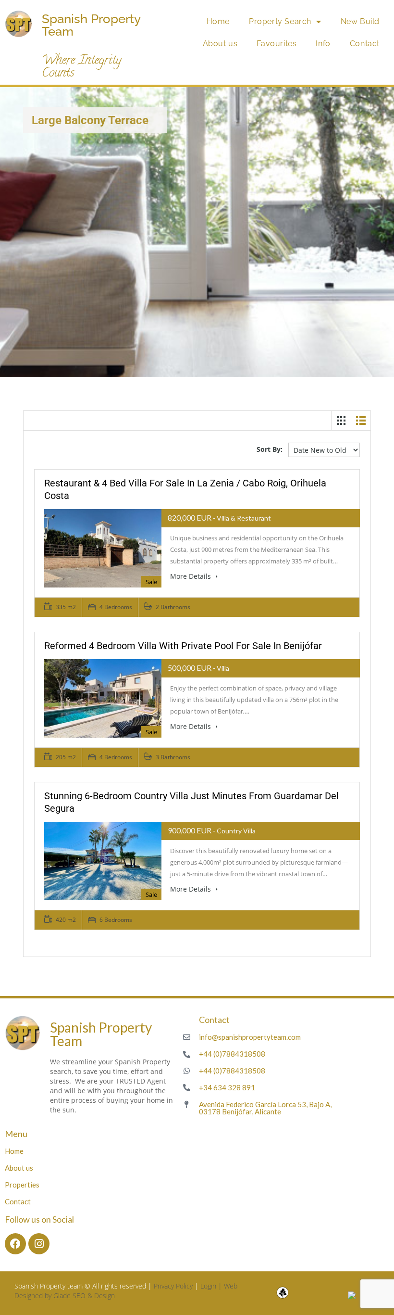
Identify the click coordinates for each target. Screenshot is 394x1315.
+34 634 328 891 (227, 1087)
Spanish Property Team (91, 25)
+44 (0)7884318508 (232, 1053)
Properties (22, 1184)
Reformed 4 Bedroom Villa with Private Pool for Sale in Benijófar (183, 645)
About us (220, 43)
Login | (212, 1285)
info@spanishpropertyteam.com (250, 1037)
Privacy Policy (173, 1285)
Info (323, 43)
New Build (360, 21)
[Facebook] (15, 1243)
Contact (365, 43)
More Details (191, 576)
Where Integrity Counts (81, 67)
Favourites (276, 43)
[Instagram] (38, 1243)
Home (218, 21)
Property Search (280, 21)
